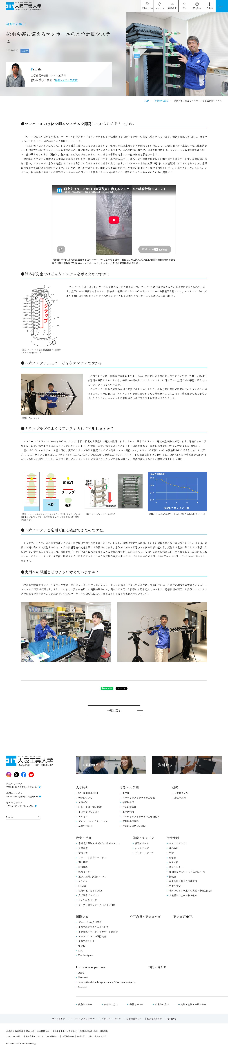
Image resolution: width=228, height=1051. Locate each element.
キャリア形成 (142, 848)
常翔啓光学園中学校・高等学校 (94, 1031)
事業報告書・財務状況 (33, 1036)
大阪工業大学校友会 (97, 1036)
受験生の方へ (85, 1004)
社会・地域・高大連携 (90, 807)
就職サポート (142, 843)
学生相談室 (175, 885)
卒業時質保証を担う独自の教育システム (99, 843)
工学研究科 (128, 811)
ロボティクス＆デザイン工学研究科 (141, 816)
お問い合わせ (157, 967)
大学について (85, 797)
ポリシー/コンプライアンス (93, 821)
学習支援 (83, 852)
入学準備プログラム (88, 895)
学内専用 (171, 1018)
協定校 (81, 945)
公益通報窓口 (53, 1036)
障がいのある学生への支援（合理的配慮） (191, 890)
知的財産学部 (129, 807)
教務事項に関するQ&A (90, 890)
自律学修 (83, 848)
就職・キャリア (143, 837)
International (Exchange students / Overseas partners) (107, 982)
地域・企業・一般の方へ (193, 1004)
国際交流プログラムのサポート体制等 (98, 931)
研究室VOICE (182, 916)
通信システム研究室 (66, 80)
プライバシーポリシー (112, 1018)
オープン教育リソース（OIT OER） (97, 904)
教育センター (85, 871)
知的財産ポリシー (135, 1018)
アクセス (83, 816)
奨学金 (172, 857)
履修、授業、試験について (92, 876)
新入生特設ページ (87, 900)
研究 (175, 787)
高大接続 (83, 862)
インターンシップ (144, 852)
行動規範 (81, 1036)
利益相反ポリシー (155, 1018)
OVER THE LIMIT (88, 792)
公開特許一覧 (68, 1036)
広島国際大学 (43, 1031)
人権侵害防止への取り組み (183, 895)
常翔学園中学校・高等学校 (64, 1031)
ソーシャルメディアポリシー (84, 1018)
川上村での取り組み (88, 811)
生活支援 (173, 862)
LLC (80, 950)
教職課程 (83, 867)
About (81, 972)
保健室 (172, 876)
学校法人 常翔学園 (14, 1031)
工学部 (125, 792)
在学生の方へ (111, 1004)
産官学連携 (180, 797)
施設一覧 (83, 802)
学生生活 (173, 837)
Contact (82, 986)
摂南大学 (30, 1031)
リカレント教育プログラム (92, 857)
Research (83, 977)
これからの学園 (13, 1036)
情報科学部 (128, 802)
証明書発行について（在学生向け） (187, 871)
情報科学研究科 (130, 821)
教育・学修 (84, 837)
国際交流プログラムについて (93, 927)
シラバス (83, 881)
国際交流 (82, 916)
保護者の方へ (136, 1004)
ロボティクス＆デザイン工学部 (138, 797)
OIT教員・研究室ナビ (145, 916)
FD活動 (82, 885)
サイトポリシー (59, 1018)
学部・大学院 (129, 787)
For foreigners (86, 955)
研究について (181, 792)
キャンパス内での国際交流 (92, 936)
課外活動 (173, 848)
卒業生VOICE (85, 826)
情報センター (176, 867)
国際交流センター (87, 941)
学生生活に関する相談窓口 (183, 881)
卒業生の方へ (162, 1004)
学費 (171, 852)
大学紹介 (82, 787)
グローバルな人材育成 (90, 922)
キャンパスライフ (178, 843)
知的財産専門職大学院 (134, 826)
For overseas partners (91, 967)
